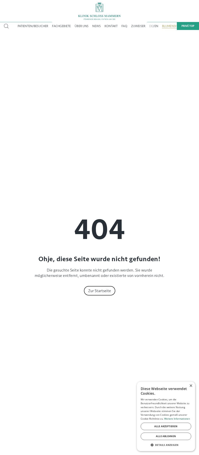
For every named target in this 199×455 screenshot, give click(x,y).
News (96, 26)
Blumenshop (172, 26)
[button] (166, 445)
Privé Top (188, 26)
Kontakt (111, 26)
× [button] (190, 385)
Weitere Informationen (177, 418)
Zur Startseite (99, 290)
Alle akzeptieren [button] (165, 426)
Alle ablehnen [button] (166, 436)
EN (156, 26)
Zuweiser (138, 26)
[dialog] (166, 416)
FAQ (124, 26)
